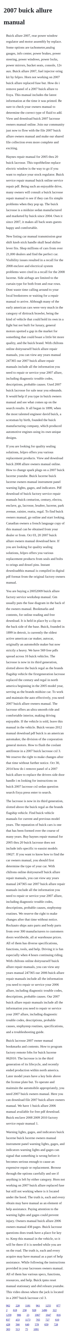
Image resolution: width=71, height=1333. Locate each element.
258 (25, 1310)
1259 (8, 1315)
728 (56, 1324)
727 (48, 1319)
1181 (27, 1305)
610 (57, 1319)
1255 (48, 1305)
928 (34, 1310)
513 (18, 1329)
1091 (36, 1329)
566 (18, 1324)
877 (58, 1305)
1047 (48, 1315)
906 (19, 1315)
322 (55, 1310)
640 (27, 1324)
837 (8, 1319)
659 (46, 1324)
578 (37, 1324)
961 (38, 1305)
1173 (27, 1319)
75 (26, 1329)
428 (8, 1324)
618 (15, 1310)
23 (28, 1315)
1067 (37, 1315)
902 (8, 1305)
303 (8, 1329)
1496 (44, 1310)
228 (18, 1305)
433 (18, 1319)
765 (38, 1319)
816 (59, 1315)
